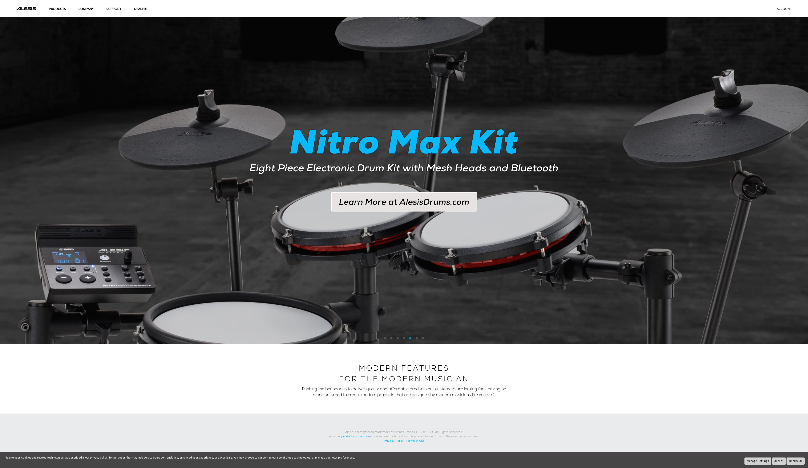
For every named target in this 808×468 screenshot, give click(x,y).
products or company (356, 436)
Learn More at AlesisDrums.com (404, 201)
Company (86, 9)
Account (784, 9)
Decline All (795, 461)
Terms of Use (415, 441)
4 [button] (404, 338)
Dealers (141, 9)
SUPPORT (113, 9)
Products (57, 9)
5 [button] (410, 338)
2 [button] (391, 338)
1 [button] (385, 338)
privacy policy (99, 457)
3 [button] (398, 338)
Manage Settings (758, 461)
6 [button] (417, 338)
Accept (779, 461)
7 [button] (423, 338)
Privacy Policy (394, 441)
